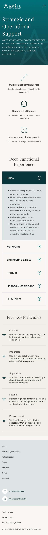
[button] (44, 6)
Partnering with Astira (11, 451)
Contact (5, 478)
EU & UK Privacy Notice (11, 522)
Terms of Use (7, 512)
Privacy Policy (8, 517)
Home (4, 446)
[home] (11, 6)
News (4, 473)
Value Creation (8, 457)
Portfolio (5, 467)
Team (4, 462)
